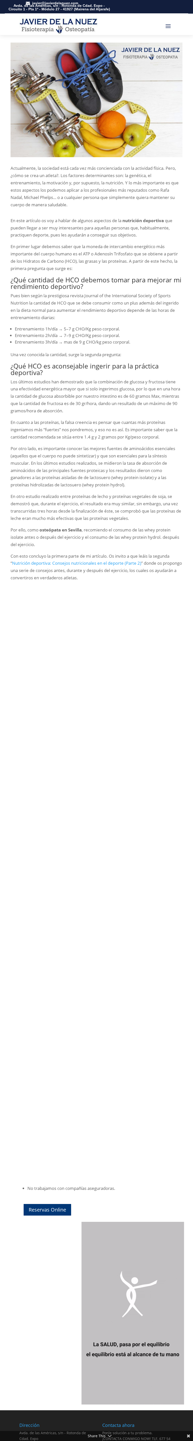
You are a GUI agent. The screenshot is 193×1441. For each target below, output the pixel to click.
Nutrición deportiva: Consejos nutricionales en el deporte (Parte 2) (76, 563)
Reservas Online (47, 1209)
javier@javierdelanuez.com (55, 3)
